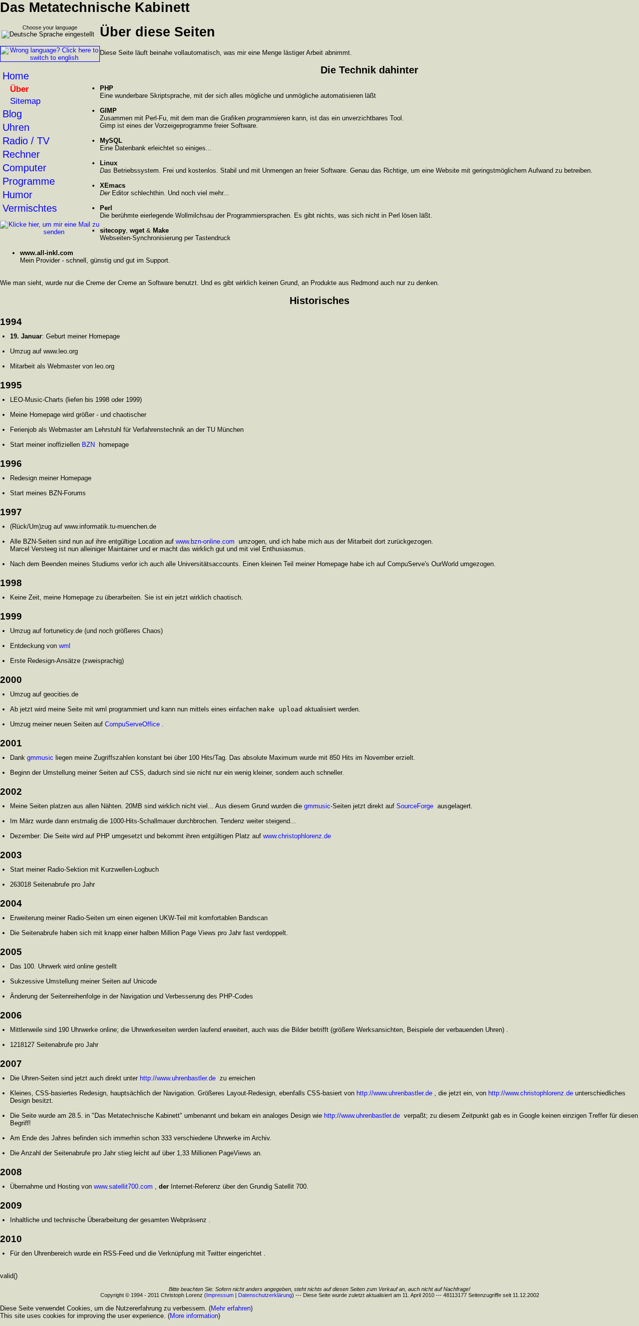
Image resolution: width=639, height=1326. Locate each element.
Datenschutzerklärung (265, 1295)
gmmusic (40, 757)
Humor (17, 194)
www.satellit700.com (123, 1186)
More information (194, 1316)
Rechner (21, 154)
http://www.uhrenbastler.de (178, 1078)
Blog (12, 113)
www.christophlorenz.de (297, 836)
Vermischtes (29, 208)
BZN (88, 444)
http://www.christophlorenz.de (530, 1093)
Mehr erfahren (231, 1308)
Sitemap (25, 101)
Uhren (15, 127)
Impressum (220, 1295)
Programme (28, 181)
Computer (24, 167)
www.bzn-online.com (205, 541)
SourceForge (414, 806)
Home (15, 75)
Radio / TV (25, 140)
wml (64, 646)
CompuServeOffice (132, 724)
